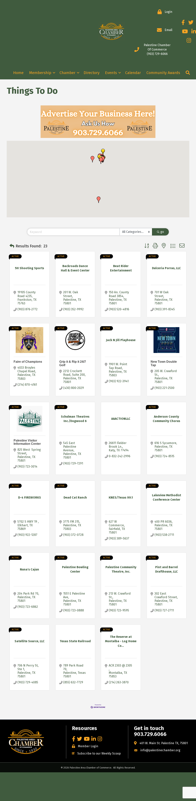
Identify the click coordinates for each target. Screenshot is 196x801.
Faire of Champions (28, 361)
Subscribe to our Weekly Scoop (99, 753)
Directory (92, 72)
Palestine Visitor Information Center (27, 442)
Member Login (88, 746)
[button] (100, 160)
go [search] (162, 232)
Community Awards (163, 72)
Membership (40, 72)
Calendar (133, 72)
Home (18, 72)
